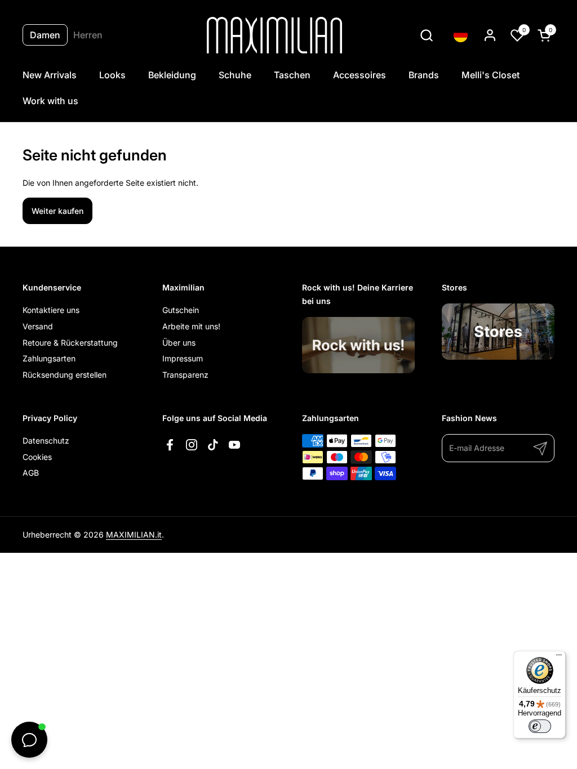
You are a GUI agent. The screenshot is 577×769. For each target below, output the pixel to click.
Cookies (37, 457)
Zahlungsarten (49, 358)
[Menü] (559, 657)
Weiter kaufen (57, 211)
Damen (45, 35)
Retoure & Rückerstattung (70, 342)
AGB (31, 472)
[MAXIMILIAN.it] (275, 35)
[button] (426, 35)
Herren (88, 35)
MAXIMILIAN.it (134, 534)
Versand (38, 326)
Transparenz (185, 374)
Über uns (179, 342)
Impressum (182, 358)
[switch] (540, 726)
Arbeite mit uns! (191, 326)
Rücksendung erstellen (64, 374)
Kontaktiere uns (51, 310)
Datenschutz (46, 440)
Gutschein (180, 310)
